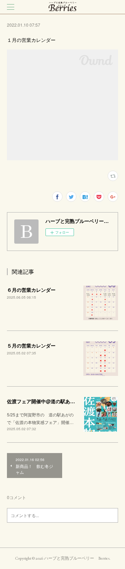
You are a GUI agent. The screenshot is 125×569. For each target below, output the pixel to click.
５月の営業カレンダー (31, 345)
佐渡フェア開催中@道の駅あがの (43, 401)
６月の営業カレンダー (31, 289)
